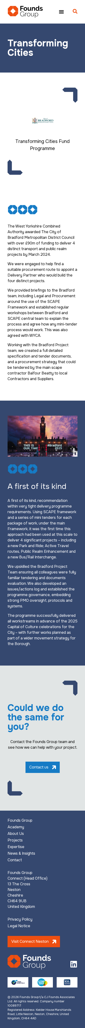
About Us (16, 833)
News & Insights (21, 853)
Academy (16, 827)
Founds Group (20, 820)
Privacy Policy (20, 919)
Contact (15, 860)
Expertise (16, 847)
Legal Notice (19, 926)
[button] (61, 12)
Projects (15, 840)
